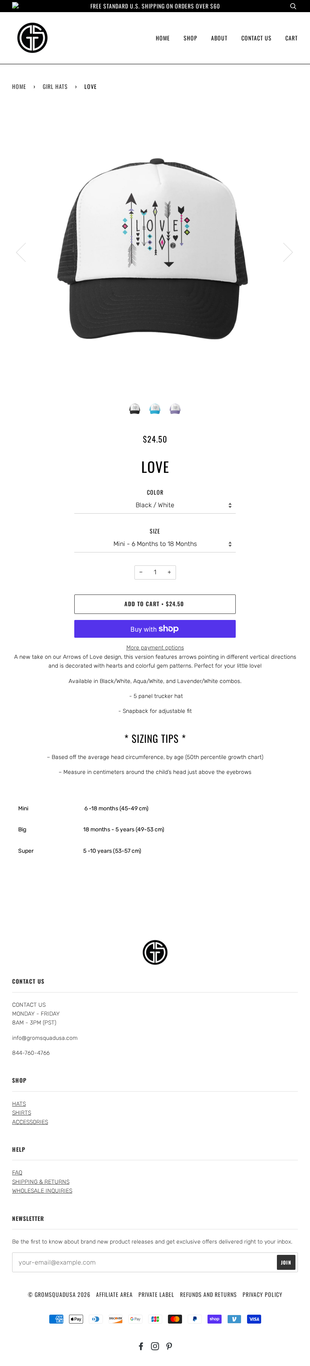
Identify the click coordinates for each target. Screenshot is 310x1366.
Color (155, 492)
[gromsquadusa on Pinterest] (169, 1347)
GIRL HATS (55, 86)
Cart (291, 38)
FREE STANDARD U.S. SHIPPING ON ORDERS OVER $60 (155, 6)
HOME (163, 38)
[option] (155, 252)
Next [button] (283, 252)
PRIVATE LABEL (156, 1294)
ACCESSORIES (30, 1122)
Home (19, 86)
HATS (19, 1103)
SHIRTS (21, 1112)
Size (155, 531)
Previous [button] (26, 252)
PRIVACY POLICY (263, 1294)
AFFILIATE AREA (114, 1294)
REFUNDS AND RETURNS (208, 1294)
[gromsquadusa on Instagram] (155, 1347)
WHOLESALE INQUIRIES (42, 1190)
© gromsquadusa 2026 (59, 1294)
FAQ (17, 1172)
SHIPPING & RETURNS (40, 1181)
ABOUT (219, 38)
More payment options (155, 647)
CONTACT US (256, 38)
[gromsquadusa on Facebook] (141, 1347)
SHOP (190, 38)
